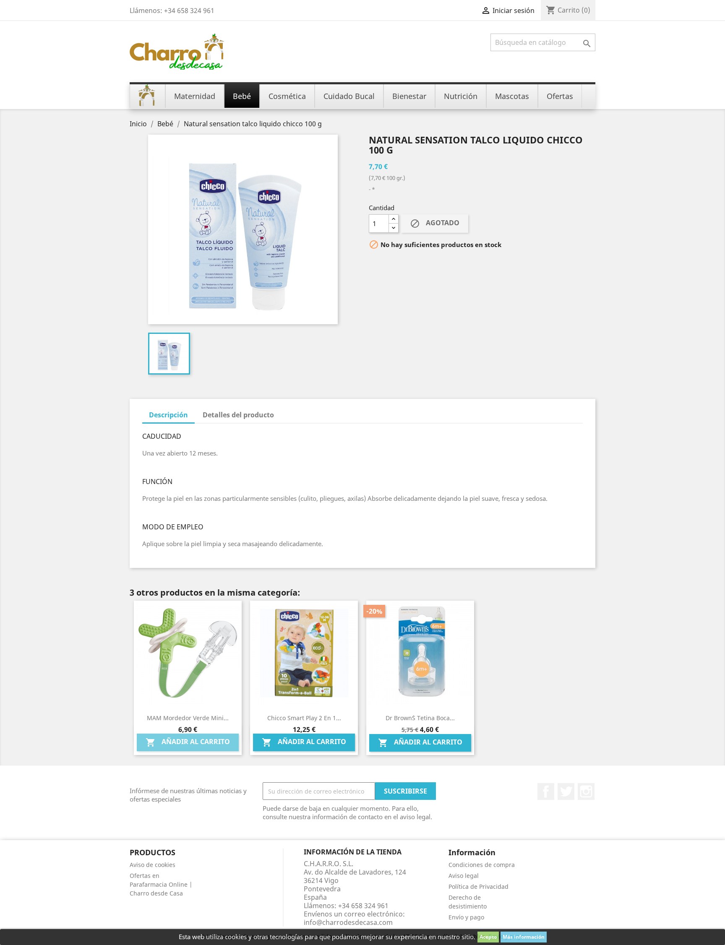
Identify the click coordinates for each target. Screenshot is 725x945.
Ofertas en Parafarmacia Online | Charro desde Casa (161, 884)
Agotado (434, 224)
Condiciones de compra (482, 865)
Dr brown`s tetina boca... (420, 718)
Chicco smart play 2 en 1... (304, 718)
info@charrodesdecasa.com (348, 922)
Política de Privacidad (479, 886)
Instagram (586, 791)
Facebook (545, 791)
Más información (524, 936)
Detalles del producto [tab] (238, 414)
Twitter (566, 791)
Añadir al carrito (188, 742)
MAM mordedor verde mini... (188, 718)
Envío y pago (466, 917)
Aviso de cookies (152, 865)
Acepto (488, 936)
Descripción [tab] (168, 414)
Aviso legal (464, 876)
